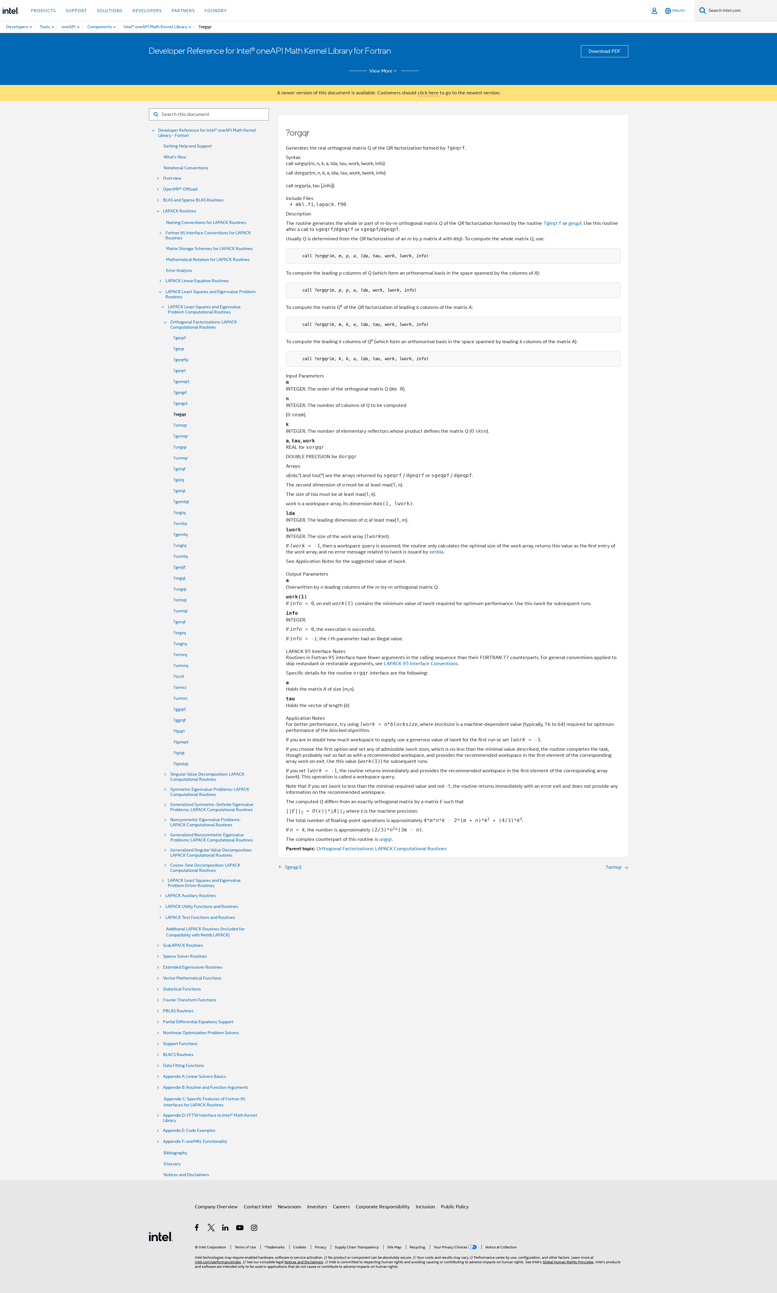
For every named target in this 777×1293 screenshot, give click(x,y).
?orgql (179, 578)
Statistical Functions (182, 989)
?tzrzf (178, 676)
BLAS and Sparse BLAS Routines (193, 200)
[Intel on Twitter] (211, 1228)
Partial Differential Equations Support (198, 1021)
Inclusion (425, 1207)
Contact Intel (258, 1207)
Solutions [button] (110, 10)
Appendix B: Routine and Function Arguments (206, 1087)
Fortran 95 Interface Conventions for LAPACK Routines (208, 235)
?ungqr (180, 447)
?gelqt (179, 490)
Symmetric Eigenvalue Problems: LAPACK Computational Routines (209, 792)
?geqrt (179, 370)
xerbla (436, 552)
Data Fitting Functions (183, 1065)
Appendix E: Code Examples (189, 1130)
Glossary (172, 1163)
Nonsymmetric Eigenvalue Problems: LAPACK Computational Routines (205, 822)
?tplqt (179, 753)
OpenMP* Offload (180, 189)
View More (380, 71)
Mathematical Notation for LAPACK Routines (208, 259)
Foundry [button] (216, 10)
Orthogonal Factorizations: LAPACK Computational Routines (203, 325)
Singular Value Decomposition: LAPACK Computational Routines (207, 777)
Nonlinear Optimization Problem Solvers (201, 1032)
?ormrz (180, 687)
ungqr (385, 839)
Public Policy (455, 1207)
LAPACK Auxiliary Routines (190, 895)
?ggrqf (179, 720)
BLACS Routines (178, 1054)
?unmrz (180, 698)
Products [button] (43, 10)
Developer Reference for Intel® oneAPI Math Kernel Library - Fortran (207, 133)
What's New (175, 157)
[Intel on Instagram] (254, 1228)
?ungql (179, 589)
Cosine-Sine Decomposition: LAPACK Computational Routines (205, 868)
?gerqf (179, 621)
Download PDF (605, 51)
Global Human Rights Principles (568, 1262)
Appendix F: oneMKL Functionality (195, 1141)
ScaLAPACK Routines (183, 945)
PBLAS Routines (178, 1011)
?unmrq (180, 665)
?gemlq (180, 534)
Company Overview (216, 1207)
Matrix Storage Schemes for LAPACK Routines (209, 248)
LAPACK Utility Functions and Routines (201, 906)
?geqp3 (180, 403)
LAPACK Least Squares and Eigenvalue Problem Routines (210, 294)
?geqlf (179, 567)
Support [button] (76, 10)
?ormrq (180, 654)
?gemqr (180, 436)
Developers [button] (147, 10)
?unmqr (180, 458)
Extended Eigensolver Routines (192, 967)
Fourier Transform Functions (189, 1000)
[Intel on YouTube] (240, 1228)
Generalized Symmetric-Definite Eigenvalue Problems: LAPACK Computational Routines (211, 807)
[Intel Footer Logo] (161, 1236)
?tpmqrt (180, 742)
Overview (172, 178)
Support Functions (180, 1043)
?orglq (179, 512)
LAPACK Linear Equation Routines (197, 280)
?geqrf (179, 337)
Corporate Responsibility (383, 1207)
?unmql (180, 611)
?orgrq (179, 632)
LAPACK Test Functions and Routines (200, 917)
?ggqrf (179, 709)
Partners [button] (183, 10)
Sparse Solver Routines (185, 956)
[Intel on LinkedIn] (225, 1228)
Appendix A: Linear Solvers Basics (194, 1076)
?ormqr (180, 425)
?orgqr (179, 414)
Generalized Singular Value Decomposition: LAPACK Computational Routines (211, 853)
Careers (341, 1207)
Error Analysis (179, 270)
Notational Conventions (186, 168)
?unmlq (180, 556)
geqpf (575, 223)
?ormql (180, 600)
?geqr (178, 348)
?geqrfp (180, 359)
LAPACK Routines (179, 211)
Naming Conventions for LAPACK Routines (206, 222)
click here (428, 93)
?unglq (179, 545)
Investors (317, 1207)
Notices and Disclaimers (186, 1174)
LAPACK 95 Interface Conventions (421, 664)
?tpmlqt (180, 764)
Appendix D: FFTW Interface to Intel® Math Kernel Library (210, 1118)
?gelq (178, 479)
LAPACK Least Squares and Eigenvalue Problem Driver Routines (204, 883)
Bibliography (175, 1153)
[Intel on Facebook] (197, 1228)
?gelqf (179, 469)
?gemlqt (181, 501)
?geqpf (180, 392)
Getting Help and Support (188, 146)
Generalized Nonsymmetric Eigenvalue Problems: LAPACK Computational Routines (211, 837)
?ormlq (180, 523)
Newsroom (289, 1207)
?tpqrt (179, 731)
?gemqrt (181, 381)
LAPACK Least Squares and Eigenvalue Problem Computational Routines (204, 309)
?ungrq (180, 643)
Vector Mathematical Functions (192, 978)
